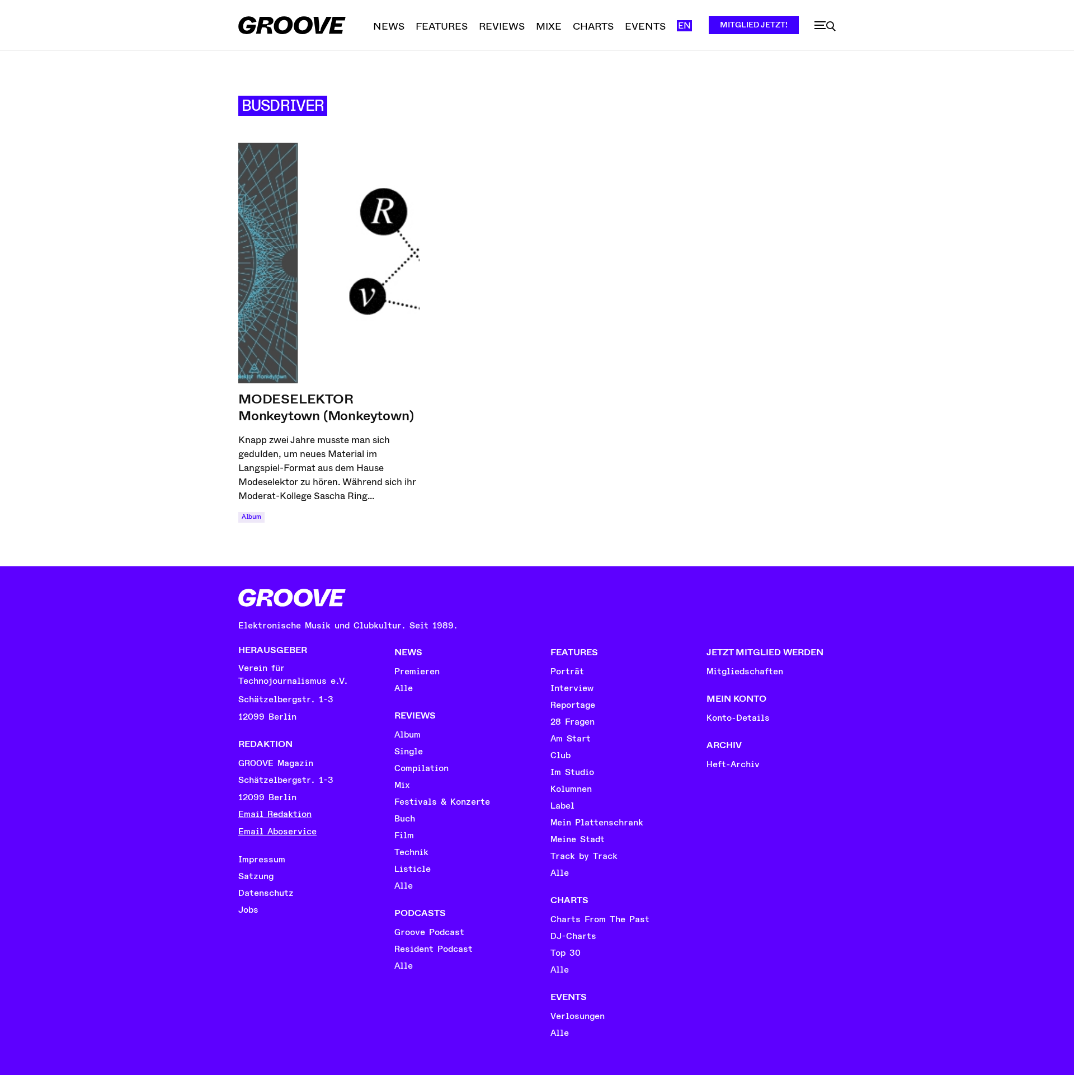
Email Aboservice (277, 831)
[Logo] (292, 25)
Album (251, 517)
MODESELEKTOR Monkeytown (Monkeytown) (325, 407)
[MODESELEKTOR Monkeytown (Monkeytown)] (329, 263)
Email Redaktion (275, 814)
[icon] (825, 26)
